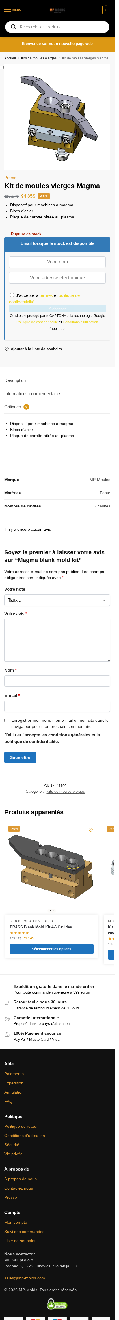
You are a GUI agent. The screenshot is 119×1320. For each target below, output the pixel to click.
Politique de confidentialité (37, 322)
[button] (105, 10)
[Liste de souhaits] (90, 830)
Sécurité (11, 1144)
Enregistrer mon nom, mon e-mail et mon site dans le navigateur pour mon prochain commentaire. (60, 723)
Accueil (10, 58)
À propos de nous (20, 1179)
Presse (10, 1197)
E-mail (12, 695)
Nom (10, 670)
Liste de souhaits (19, 1240)
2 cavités (102, 506)
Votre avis (15, 613)
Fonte (105, 492)
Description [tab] (15, 380)
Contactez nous (18, 1188)
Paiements (14, 1073)
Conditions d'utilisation (80, 322)
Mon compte (15, 1222)
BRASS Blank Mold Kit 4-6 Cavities (41, 927)
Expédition (13, 1083)
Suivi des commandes (24, 1231)
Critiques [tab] (15, 406)
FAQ (8, 1101)
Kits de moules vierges (39, 58)
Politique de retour (21, 1126)
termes (46, 295)
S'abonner (57, 309)
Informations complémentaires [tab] (33, 393)
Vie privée (13, 1154)
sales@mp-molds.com (24, 1278)
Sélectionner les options (51, 949)
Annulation (14, 1092)
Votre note (14, 589)
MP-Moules (100, 479)
